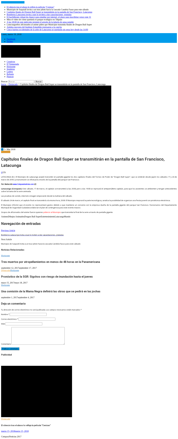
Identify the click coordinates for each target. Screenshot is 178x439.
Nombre (5, 314)
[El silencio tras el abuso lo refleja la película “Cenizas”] (36, 416)
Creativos (11, 61)
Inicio (3, 84)
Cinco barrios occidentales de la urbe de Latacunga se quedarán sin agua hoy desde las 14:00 (47, 29)
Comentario (6, 344)
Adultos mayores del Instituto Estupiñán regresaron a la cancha (34, 27)
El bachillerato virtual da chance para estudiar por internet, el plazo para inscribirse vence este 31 (49, 17)
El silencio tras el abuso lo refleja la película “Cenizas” (30, 7)
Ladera (10, 71)
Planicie (10, 76)
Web (3, 324)
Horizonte (11, 66)
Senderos (11, 69)
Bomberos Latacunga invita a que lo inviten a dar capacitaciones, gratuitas (39, 14)
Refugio (10, 74)
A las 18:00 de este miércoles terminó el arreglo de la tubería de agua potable (40, 22)
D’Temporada (13, 64)
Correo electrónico (9, 319)
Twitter (10, 41)
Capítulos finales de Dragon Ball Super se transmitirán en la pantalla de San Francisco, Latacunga (49, 12)
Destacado (13, 84)
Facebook (11, 39)
